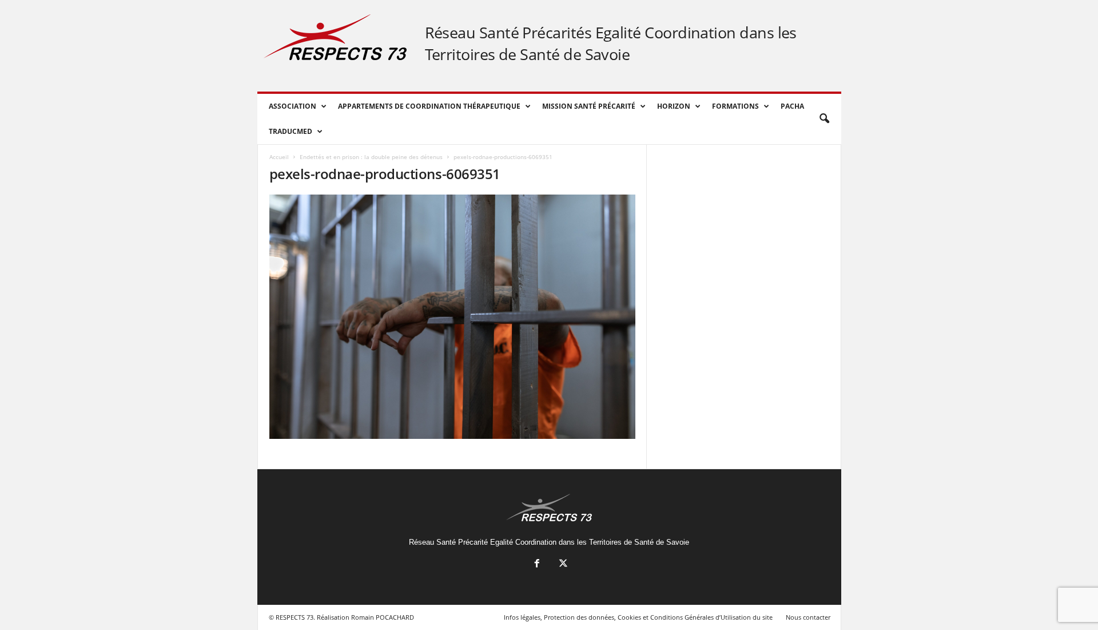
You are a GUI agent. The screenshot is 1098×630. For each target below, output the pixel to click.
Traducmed (290, 131)
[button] (824, 119)
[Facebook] (537, 564)
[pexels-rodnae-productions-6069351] (452, 317)
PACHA (792, 106)
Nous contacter (808, 617)
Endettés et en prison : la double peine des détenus (371, 157)
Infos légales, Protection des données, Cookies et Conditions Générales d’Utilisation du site (638, 617)
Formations (735, 106)
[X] (562, 564)
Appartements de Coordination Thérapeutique (429, 106)
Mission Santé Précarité (588, 106)
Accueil (279, 157)
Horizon (673, 106)
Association (292, 106)
